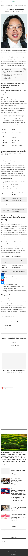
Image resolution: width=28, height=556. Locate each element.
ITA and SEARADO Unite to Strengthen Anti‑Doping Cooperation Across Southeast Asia (18, 481)
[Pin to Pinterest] (2, 280)
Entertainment (9, 5)
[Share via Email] (2, 282)
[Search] (26, 1)
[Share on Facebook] (2, 274)
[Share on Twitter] (2, 277)
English (5, 388)
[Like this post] (11, 321)
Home (2, 5)
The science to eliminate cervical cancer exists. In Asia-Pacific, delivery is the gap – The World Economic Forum (18, 516)
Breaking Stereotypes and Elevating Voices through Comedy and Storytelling (12, 75)
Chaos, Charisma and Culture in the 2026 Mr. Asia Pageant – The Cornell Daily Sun (18, 507)
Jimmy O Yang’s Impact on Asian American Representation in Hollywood (13, 72)
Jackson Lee (12, 11)
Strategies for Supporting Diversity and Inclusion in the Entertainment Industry (13, 78)
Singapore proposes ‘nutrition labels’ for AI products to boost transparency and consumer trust (18, 471)
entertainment (9, 316)
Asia (3, 316)
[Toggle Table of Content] (23, 69)
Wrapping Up (5, 79)
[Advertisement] (14, 411)
